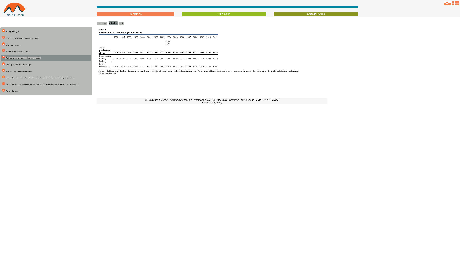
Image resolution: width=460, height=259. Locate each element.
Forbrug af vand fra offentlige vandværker (23, 58)
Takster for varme (13, 91)
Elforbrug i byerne (13, 45)
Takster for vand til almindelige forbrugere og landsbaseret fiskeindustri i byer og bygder (42, 84)
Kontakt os (136, 13)
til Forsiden (224, 13)
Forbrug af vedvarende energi (18, 65)
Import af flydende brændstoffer (19, 71)
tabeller (113, 23)
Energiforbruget (12, 32)
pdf (121, 23)
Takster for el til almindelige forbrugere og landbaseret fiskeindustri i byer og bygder (40, 78)
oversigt (102, 23)
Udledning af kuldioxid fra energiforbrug (22, 38)
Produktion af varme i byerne (18, 51)
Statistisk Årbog (316, 13)
